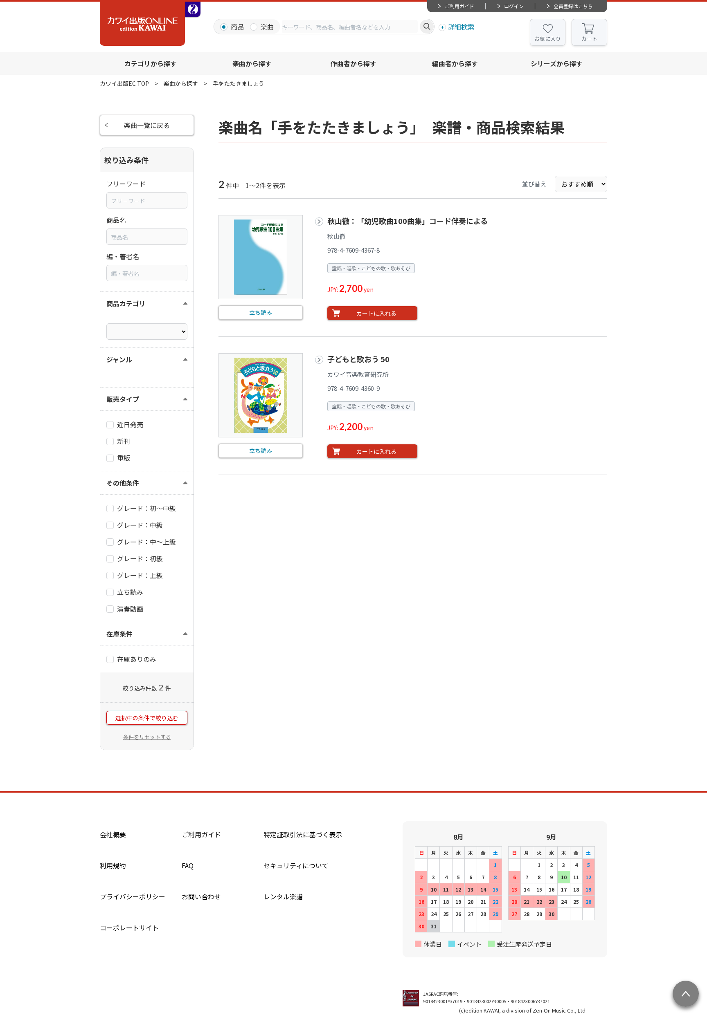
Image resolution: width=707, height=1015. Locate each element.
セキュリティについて (296, 865)
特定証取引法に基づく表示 (302, 834)
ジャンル (119, 359)
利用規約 (113, 865)
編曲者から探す (455, 63)
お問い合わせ (201, 896)
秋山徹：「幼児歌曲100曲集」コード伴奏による (407, 220)
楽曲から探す (252, 63)
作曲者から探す (353, 63)
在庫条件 (119, 634)
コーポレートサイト (129, 927)
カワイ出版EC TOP (124, 83)
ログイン (514, 5)
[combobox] (350, 27)
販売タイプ (122, 399)
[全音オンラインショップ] (192, 9)
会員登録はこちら (573, 5)
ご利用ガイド (459, 5)
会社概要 (113, 834)
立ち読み (260, 312)
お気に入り (547, 39)
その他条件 (122, 483)
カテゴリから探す (150, 63)
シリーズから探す (557, 63)
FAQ (188, 865)
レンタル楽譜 (283, 896)
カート (589, 39)
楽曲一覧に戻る (147, 125)
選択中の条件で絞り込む (146, 718)
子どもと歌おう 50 (358, 359)
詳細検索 (461, 26)
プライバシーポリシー (132, 896)
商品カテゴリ (126, 303)
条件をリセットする (147, 737)
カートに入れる (376, 313)
